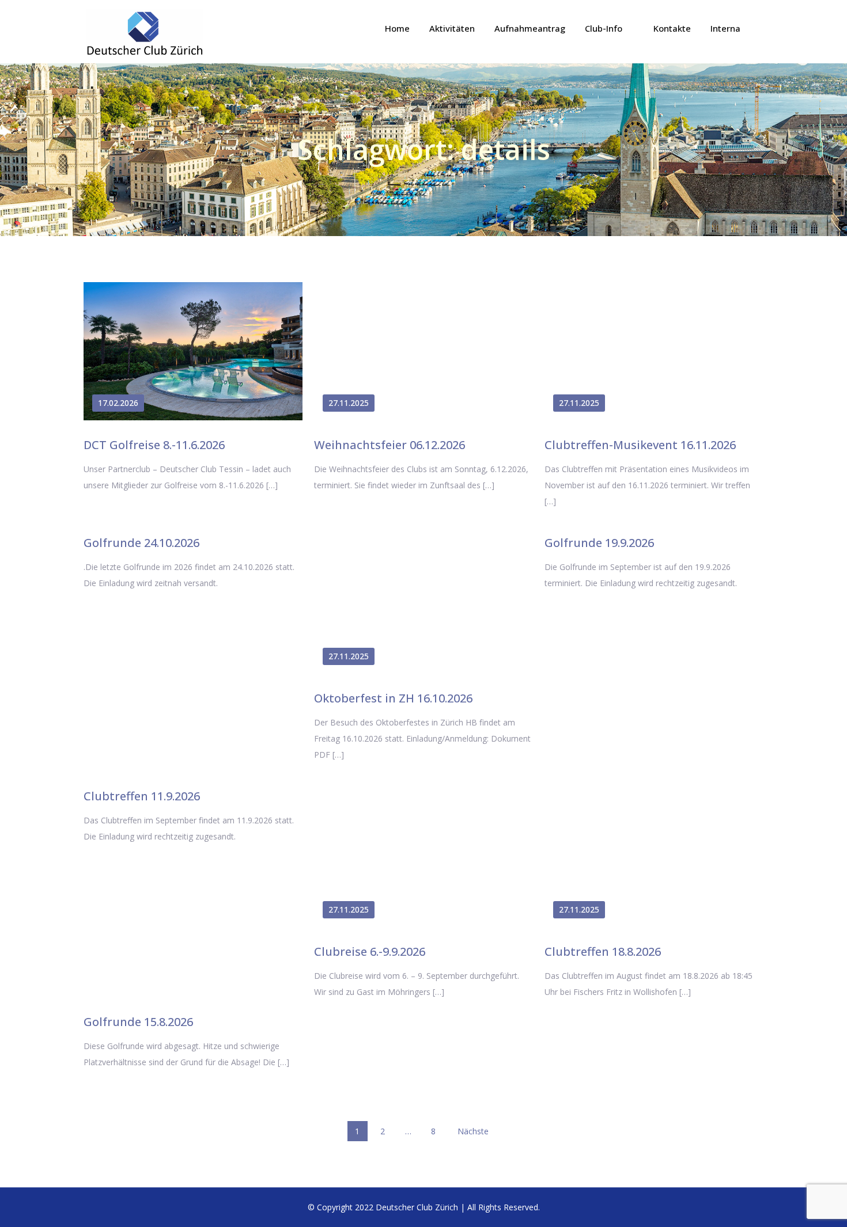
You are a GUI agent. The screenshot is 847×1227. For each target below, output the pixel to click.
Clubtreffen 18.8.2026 (602, 951)
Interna (725, 28)
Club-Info (603, 28)
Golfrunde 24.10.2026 (141, 542)
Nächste (473, 1131)
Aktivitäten (452, 28)
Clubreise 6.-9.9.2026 (369, 951)
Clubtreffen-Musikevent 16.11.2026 (640, 445)
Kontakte (672, 28)
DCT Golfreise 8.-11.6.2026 (154, 445)
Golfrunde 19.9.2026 (599, 542)
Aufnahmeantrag (529, 28)
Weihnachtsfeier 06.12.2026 (389, 445)
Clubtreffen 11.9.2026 (142, 796)
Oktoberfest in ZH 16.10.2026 (393, 698)
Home (397, 28)
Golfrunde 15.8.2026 (138, 1022)
